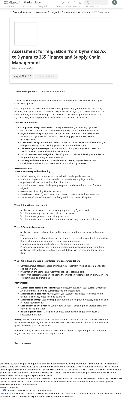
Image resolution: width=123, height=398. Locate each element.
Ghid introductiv (95, 363)
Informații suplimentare (53, 91)
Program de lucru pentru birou (71, 363)
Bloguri (32, 363)
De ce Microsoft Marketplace (14, 363)
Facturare (70, 366)
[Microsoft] (12, 2)
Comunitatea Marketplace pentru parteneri (49, 372)
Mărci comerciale (20, 396)
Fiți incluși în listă (102, 366)
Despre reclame (37, 396)
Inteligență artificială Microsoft (15, 378)
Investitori (33, 384)
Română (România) (9, 387)
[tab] (26, 91)
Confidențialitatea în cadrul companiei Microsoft (57, 381)
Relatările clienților (46, 363)
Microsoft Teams (16, 381)
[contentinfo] (33, 12)
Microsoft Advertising (97, 378)
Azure (54, 378)
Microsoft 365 (79, 378)
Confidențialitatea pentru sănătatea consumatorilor (25, 393)
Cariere (28, 381)
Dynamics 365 (65, 378)
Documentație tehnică (38, 369)
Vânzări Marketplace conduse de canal (90, 372)
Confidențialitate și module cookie (96, 393)
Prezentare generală (26, 91)
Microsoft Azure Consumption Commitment (44, 366)
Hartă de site (57, 393)
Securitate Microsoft (41, 378)
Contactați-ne (71, 393)
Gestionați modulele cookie (59, 396)
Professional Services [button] (20, 12)
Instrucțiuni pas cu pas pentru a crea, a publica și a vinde (77, 369)
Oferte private (15, 366)
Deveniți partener (84, 366)
